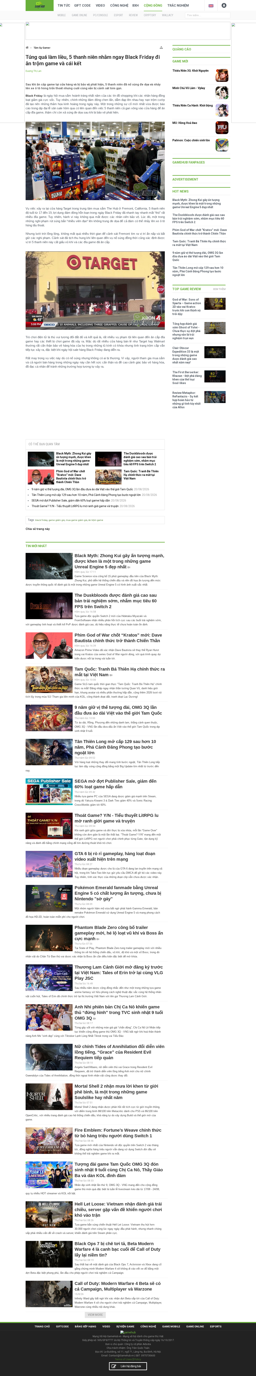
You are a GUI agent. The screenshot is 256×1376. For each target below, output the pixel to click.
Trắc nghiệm (178, 5)
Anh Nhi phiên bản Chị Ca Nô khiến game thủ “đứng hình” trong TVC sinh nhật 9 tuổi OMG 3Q (119, 1012)
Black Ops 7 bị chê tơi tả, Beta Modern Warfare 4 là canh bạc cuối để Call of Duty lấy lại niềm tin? (117, 1249)
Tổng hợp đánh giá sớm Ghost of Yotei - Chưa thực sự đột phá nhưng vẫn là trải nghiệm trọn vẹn (186, 331)
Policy (137, 1359)
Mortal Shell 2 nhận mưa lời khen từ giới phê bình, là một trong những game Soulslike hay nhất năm (116, 1092)
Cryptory (150, 15)
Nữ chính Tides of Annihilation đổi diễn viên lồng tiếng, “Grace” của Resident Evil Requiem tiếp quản (119, 1052)
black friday (41, 520)
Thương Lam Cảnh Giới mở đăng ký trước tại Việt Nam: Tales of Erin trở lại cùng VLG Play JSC (119, 973)
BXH (135, 5)
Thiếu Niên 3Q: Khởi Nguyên (190, 70)
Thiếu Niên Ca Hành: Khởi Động (192, 105)
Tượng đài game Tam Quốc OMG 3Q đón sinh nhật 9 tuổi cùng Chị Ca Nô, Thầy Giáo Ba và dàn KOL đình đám (119, 1170)
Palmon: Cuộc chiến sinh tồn (191, 140)
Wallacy (167, 15)
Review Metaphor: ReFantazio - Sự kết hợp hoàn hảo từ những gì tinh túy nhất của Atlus (186, 400)
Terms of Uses (123, 1359)
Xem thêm (219, 289)
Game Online (195, 1326)
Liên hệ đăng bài (131, 1366)
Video (100, 5)
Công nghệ (119, 5)
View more (95, 1314)
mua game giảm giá (76, 520)
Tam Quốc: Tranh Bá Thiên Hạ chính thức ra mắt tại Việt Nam (141, 475)
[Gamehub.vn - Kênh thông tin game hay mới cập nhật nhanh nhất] (39, 5)
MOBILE (62, 15)
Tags (31, 520)
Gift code (82, 5)
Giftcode (62, 1326)
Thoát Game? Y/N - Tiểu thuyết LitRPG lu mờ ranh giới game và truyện (75, 506)
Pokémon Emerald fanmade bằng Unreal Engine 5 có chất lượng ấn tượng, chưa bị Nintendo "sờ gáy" (118, 893)
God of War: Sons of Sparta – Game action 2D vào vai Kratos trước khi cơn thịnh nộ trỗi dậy (186, 307)
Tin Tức (64, 5)
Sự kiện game (125, 1326)
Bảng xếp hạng (85, 1326)
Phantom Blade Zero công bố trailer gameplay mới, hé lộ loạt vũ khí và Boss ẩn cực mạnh (119, 933)
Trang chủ (42, 1326)
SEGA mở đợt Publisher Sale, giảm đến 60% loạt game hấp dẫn (71, 500)
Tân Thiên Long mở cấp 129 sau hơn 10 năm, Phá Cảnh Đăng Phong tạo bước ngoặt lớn (86, 494)
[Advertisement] (95, 406)
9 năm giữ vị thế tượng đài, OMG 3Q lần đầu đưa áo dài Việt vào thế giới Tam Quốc (82, 489)
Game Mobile (171, 1326)
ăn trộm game (95, 520)
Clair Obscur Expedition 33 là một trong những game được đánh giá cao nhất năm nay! (185, 355)
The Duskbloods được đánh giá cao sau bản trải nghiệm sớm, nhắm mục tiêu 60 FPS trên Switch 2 (140, 459)
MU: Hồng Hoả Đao (184, 122)
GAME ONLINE (79, 15)
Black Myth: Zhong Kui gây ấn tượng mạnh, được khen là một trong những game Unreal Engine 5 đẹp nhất (73, 459)
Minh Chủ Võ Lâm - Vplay (188, 88)
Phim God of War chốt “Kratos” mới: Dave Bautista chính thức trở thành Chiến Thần (71, 477)
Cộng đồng (153, 5)
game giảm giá (57, 520)
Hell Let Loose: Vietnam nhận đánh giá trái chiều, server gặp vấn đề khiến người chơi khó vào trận (118, 1209)
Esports (215, 1326)
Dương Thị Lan (33, 71)
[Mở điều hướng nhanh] (161, 47)
